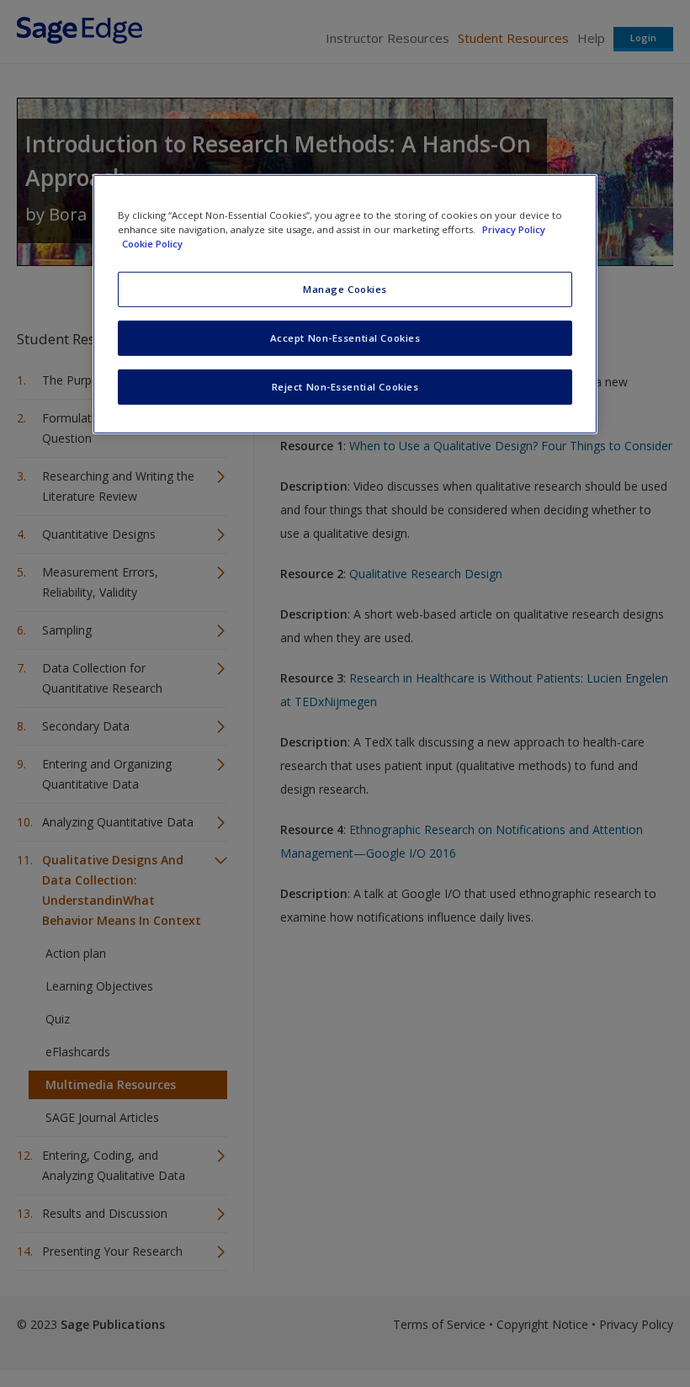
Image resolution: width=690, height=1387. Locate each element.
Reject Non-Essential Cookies (345, 386)
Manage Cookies (345, 289)
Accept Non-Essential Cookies (345, 338)
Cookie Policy (152, 243)
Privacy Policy (513, 229)
